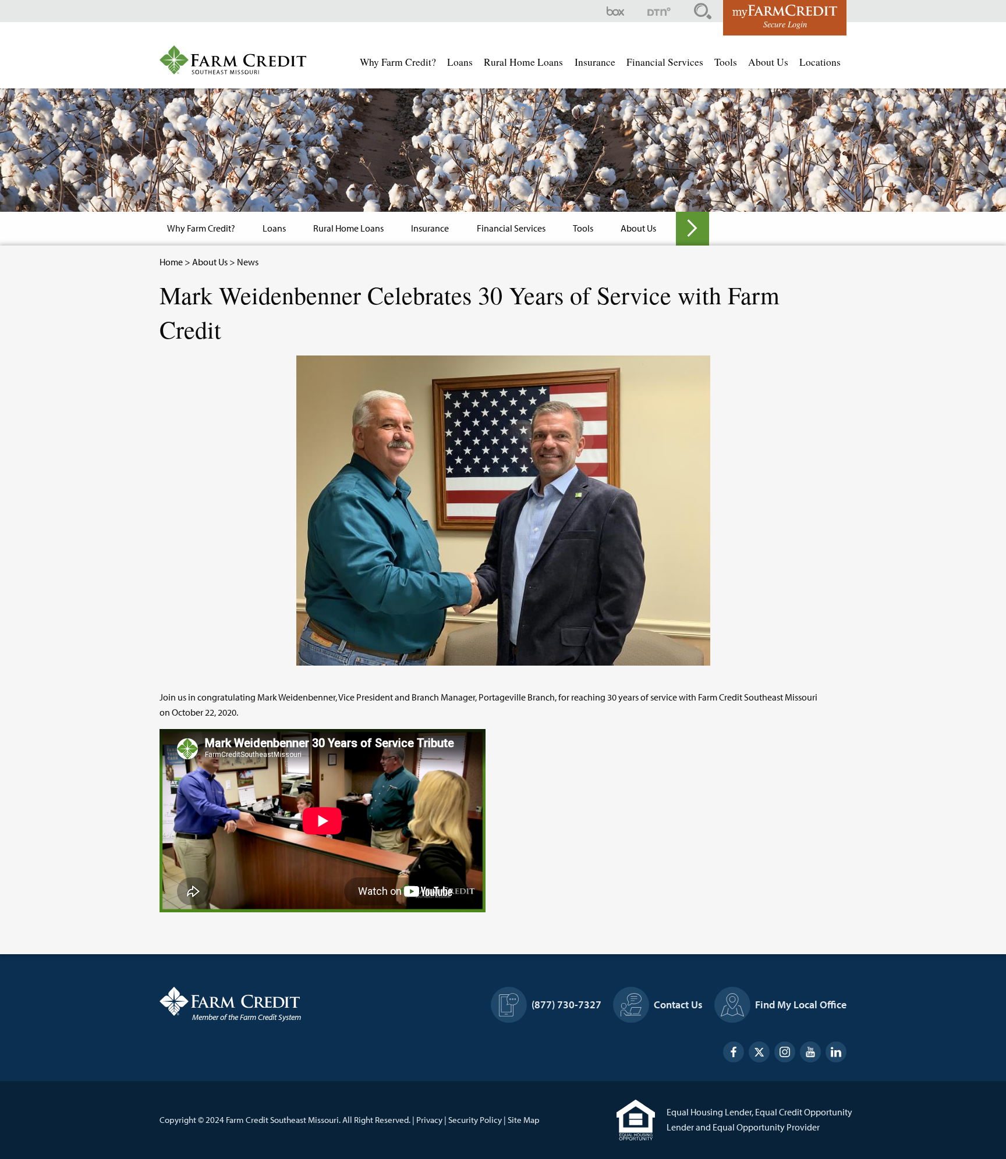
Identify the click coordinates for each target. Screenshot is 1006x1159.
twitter (759, 1051)
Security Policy (475, 1119)
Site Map (524, 1119)
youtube (810, 1051)
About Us (768, 62)
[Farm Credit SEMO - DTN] (659, 11)
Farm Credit (270, 1001)
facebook (733, 1051)
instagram (784, 1051)
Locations (820, 62)
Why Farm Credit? (398, 62)
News (247, 262)
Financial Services (664, 62)
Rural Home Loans (523, 62)
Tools (725, 62)
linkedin (836, 1051)
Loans (460, 62)
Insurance (595, 62)
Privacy (429, 1119)
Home (171, 262)
